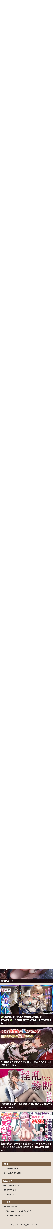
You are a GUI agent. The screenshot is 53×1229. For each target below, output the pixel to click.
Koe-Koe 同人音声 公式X (12, 1173)
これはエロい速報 (9, 1190)
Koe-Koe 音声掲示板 (10, 1169)
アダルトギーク (8, 1194)
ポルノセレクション (10, 1207)
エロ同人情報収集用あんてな (13, 1216)
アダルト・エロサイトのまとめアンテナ (17, 1211)
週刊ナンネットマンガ (11, 1186)
